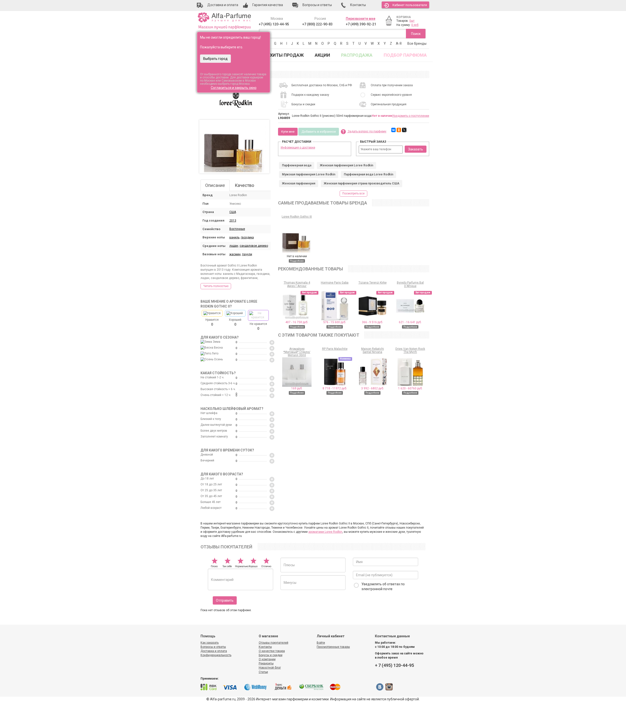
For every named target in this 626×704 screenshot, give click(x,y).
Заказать (415, 149)
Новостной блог (270, 667)
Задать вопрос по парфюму (366, 131)
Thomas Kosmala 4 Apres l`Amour (297, 284)
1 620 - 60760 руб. (410, 388)
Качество (244, 185)
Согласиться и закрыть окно (234, 88)
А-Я (399, 43)
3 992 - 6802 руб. (372, 388)
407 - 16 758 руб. (296, 322)
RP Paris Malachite (334, 349)
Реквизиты (266, 663)
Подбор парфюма (405, 55)
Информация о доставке (298, 147)
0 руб (414, 25)
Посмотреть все (353, 193)
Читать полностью (215, 286)
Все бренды (416, 43)
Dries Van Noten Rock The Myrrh (410, 350)
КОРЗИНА (403, 17)
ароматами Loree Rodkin (325, 531)
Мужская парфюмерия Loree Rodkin (308, 174)
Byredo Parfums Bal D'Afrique (410, 284)
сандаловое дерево (254, 245)
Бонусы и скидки (270, 655)
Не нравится (258, 326)
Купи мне (287, 131)
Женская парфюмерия (298, 183)
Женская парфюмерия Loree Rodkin (346, 165)
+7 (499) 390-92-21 (361, 24)
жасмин (235, 254)
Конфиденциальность (216, 655)
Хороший (235, 322)
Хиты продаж (287, 55)
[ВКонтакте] (393, 130)
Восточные (237, 229)
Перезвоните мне (360, 19)
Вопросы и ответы (213, 647)
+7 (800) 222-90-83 (317, 24)
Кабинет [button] (409, 5)
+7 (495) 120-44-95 (274, 24)
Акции (322, 55)
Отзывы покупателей (273, 642)
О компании (267, 659)
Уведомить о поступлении (410, 115)
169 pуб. (296, 388)
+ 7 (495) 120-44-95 (394, 665)
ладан (233, 245)
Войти (321, 642)
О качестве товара (272, 651)
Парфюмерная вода (296, 165)
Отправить (225, 600)
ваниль (234, 237)
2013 (232, 220)
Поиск (416, 34)
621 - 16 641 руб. (410, 322)
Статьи (263, 672)
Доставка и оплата (214, 651)
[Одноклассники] (399, 130)
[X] (404, 130)
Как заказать (210, 642)
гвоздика (247, 237)
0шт (411, 20)
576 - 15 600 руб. (334, 322)
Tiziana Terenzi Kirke (372, 282)
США (232, 212)
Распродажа (356, 55)
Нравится (212, 322)
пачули (247, 254)
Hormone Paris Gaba (334, 282)
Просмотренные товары (333, 647)
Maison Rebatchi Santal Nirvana (372, 350)
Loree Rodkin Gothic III (297, 216)
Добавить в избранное (319, 131)
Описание (215, 185)
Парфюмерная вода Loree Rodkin (368, 174)
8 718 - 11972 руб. (335, 388)
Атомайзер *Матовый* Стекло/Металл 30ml (296, 352)
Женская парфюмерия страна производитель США (361, 183)
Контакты (265, 647)
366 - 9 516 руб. (372, 322)
